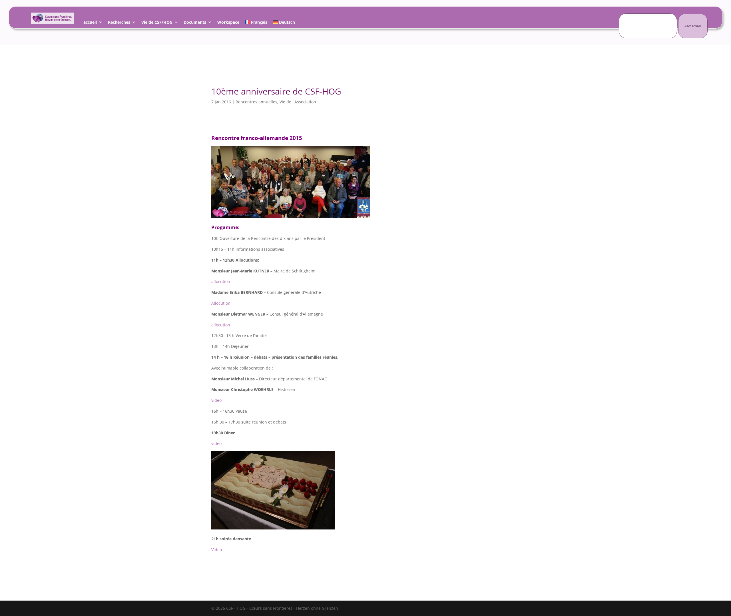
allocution (220, 281)
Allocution (220, 303)
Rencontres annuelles (256, 102)
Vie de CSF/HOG (156, 23)
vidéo (216, 400)
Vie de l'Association (298, 102)
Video (216, 549)
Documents (195, 23)
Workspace (228, 23)
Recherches (119, 23)
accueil (90, 23)
